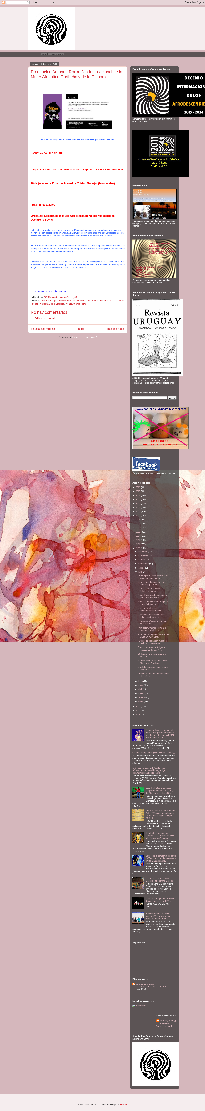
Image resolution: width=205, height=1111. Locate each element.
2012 (138, 544)
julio (140, 572)
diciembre (143, 551)
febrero (141, 697)
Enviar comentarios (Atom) (84, 337)
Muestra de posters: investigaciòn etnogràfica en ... (153, 674)
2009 (138, 710)
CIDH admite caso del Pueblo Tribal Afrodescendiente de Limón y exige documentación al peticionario (149, 770)
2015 (138, 532)
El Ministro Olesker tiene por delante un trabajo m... (151, 616)
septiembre (143, 564)
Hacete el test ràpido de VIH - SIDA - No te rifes (151, 589)
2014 (138, 536)
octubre (142, 560)
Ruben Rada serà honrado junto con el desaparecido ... (152, 596)
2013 (138, 540)
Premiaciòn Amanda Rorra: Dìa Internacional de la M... (152, 629)
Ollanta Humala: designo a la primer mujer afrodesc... (151, 583)
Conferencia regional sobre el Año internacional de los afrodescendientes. (75, 300)
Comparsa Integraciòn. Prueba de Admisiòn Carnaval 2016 (160, 899)
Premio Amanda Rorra (75, 304)
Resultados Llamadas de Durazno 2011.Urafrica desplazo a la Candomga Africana (160, 835)
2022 (138, 503)
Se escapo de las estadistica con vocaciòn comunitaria (153, 576)
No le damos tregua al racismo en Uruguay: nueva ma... (153, 635)
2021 (138, 507)
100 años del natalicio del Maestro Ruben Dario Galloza (159, 879)
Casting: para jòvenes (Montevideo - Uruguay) (153, 753)
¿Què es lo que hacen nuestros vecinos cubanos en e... (152, 642)
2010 (138, 706)
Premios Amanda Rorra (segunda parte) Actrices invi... (153, 602)
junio (140, 681)
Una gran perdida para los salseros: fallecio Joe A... (151, 609)
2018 (138, 520)
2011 (138, 548)
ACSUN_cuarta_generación (168, 1021)
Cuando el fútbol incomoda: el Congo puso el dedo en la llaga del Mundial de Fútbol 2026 (160, 790)
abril (140, 689)
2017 (138, 524)
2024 (138, 495)
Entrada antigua (116, 328)
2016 (138, 528)
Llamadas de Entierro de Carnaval (151, 986)
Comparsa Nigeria (145, 984)
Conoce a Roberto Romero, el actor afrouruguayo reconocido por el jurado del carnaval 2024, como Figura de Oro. (160, 734)
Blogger (123, 1104)
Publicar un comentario (45, 318)
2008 (138, 714)
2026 (138, 487)
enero (141, 701)
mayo (141, 685)
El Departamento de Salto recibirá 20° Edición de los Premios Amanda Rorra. (158, 916)
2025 (138, 491)
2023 (138, 499)
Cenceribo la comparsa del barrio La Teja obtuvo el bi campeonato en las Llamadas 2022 (161, 858)
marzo (141, 693)
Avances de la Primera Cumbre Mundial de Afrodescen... (152, 661)
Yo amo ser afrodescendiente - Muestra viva (152, 622)
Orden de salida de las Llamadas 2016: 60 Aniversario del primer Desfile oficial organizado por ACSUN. (161, 814)
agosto (141, 568)
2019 (138, 515)
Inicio (81, 328)
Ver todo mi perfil (164, 1026)
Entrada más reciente (43, 328)
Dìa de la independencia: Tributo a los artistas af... (153, 668)
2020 (138, 511)
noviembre (143, 556)
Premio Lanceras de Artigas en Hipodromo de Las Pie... (152, 648)
